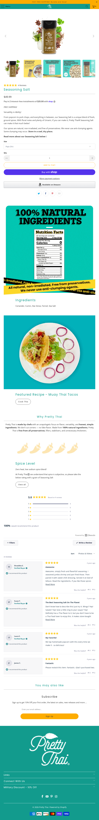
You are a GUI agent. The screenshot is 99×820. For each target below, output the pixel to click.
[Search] (86, 6)
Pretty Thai (43, 807)
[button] (15, 85)
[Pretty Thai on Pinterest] (52, 796)
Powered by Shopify (58, 807)
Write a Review (86, 543)
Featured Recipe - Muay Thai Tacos (46, 394)
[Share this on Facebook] (46, 193)
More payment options (49, 178)
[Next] (93, 36)
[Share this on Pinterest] (52, 193)
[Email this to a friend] (59, 193)
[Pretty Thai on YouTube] (47, 796)
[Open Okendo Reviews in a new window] (85, 535)
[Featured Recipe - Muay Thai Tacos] (49, 352)
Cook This (23, 401)
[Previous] (6, 36)
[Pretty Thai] (49, 6)
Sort (73, 553)
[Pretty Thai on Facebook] (42, 796)
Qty (5, 153)
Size (5, 141)
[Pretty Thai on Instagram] (56, 796)
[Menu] (1, 6)
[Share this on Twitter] (39, 193)
